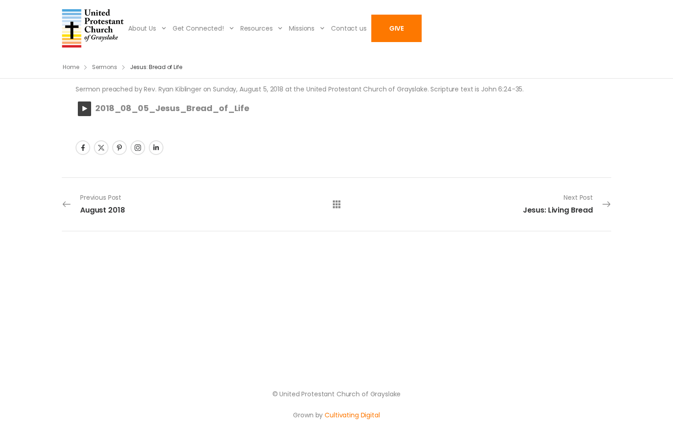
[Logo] (93, 28)
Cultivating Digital (352, 415)
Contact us (349, 28)
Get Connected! (198, 28)
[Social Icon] (83, 147)
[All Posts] (336, 203)
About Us (142, 28)
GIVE (396, 28)
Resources (256, 28)
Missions (302, 28)
